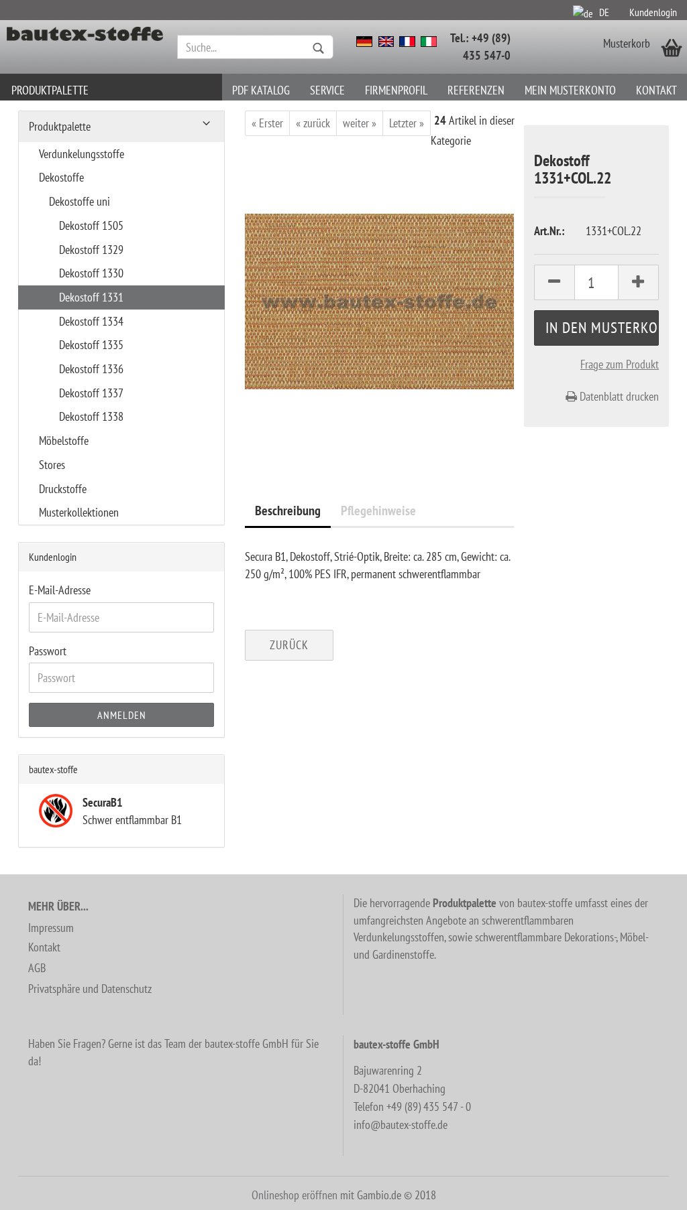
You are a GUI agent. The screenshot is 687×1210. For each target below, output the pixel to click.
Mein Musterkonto (570, 90)
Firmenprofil (396, 90)
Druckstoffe (63, 488)
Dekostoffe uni (79, 201)
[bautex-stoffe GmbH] (85, 47)
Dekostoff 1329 (91, 249)
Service (327, 90)
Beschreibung (288, 510)
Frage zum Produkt (619, 364)
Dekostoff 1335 (91, 344)
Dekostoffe (61, 177)
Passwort (47, 651)
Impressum (51, 927)
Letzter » (406, 123)
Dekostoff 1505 (91, 225)
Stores (52, 464)
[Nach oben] (650, 1190)
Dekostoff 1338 (91, 416)
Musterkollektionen (79, 512)
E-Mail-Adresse (60, 590)
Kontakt (656, 90)
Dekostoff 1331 (91, 297)
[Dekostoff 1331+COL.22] (379, 300)
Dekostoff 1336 (91, 369)
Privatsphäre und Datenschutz (90, 988)
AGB (37, 968)
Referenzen (476, 90)
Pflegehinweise (378, 510)
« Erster (267, 123)
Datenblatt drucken (618, 396)
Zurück (289, 645)
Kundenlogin (653, 12)
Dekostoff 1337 (91, 393)
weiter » (359, 123)
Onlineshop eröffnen (294, 1195)
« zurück (313, 123)
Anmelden (121, 715)
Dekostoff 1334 (91, 321)
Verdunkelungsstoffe (81, 153)
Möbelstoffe (64, 440)
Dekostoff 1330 (91, 273)
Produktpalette (50, 90)
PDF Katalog (261, 90)
